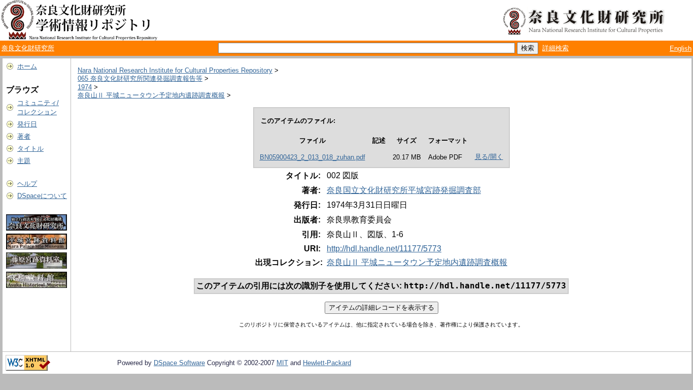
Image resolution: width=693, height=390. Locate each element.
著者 (23, 136)
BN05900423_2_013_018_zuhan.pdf (312, 157)
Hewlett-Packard (327, 363)
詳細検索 (555, 48)
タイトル (30, 148)
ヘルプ (27, 183)
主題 (23, 161)
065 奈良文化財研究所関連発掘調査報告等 (140, 78)
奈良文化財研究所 (28, 48)
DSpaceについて (42, 196)
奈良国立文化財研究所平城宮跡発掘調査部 (404, 190)
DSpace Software (179, 363)
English (680, 48)
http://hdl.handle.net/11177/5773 (384, 248)
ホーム (27, 66)
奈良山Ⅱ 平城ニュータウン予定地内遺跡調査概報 (151, 95)
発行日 (27, 124)
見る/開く (489, 156)
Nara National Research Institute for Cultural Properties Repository (175, 70)
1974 (85, 87)
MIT (282, 363)
